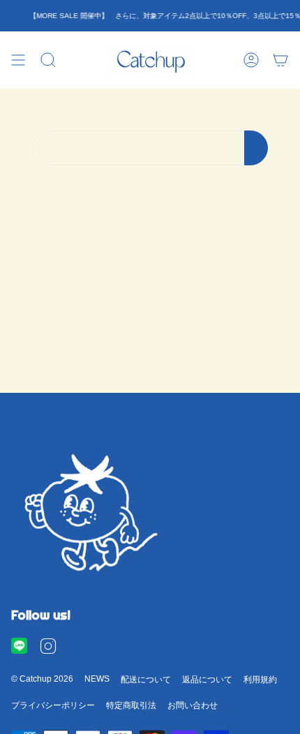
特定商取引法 (131, 705)
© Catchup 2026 (42, 679)
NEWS (97, 679)
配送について (146, 679)
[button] (48, 60)
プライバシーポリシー (53, 705)
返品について (207, 679)
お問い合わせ (192, 705)
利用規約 (260, 679)
